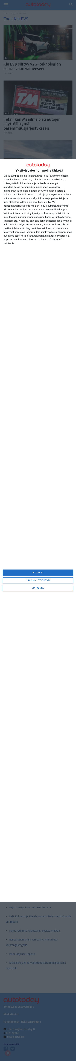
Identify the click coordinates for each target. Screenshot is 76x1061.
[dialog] (38, 530)
